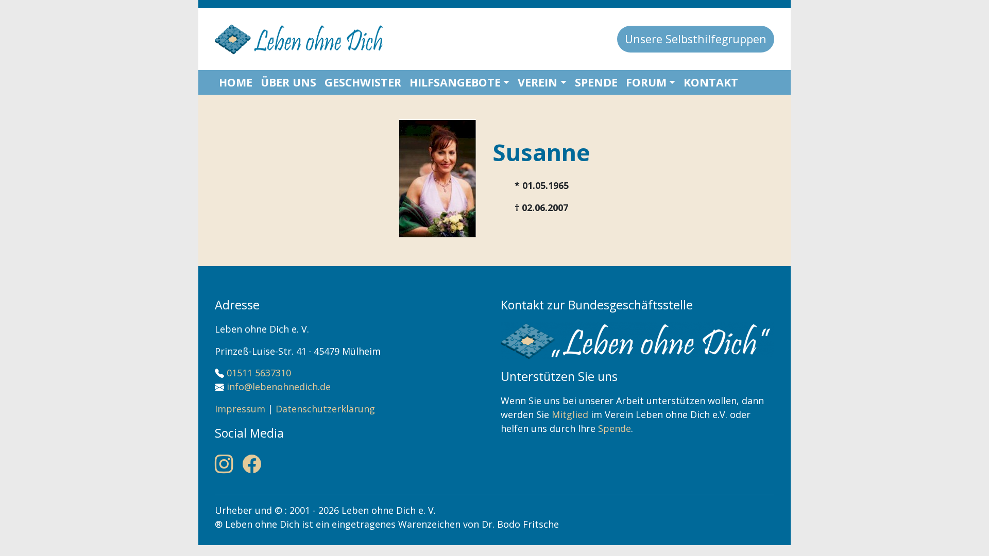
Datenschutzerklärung (325, 409)
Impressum (240, 409)
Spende (614, 428)
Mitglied (570, 414)
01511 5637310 (259, 373)
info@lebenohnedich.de (279, 386)
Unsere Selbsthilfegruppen (695, 38)
